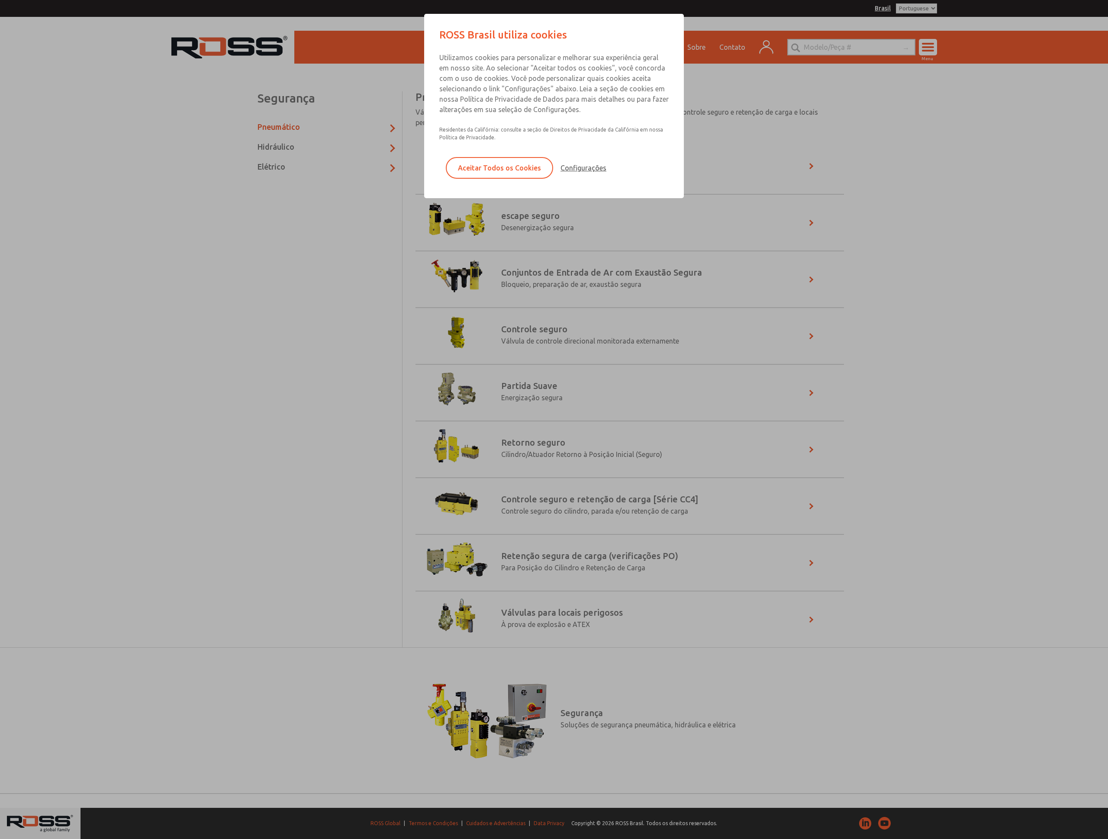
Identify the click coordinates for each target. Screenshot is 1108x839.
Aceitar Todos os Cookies (499, 168)
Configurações (583, 168)
